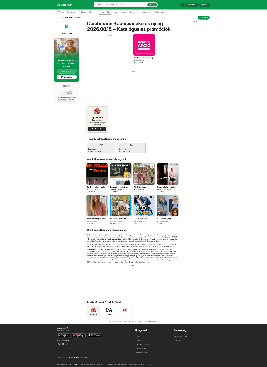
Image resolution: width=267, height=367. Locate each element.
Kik (91, 262)
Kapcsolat (139, 340)
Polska (76, 358)
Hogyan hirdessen (180, 336)
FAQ (137, 336)
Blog (138, 12)
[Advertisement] (109, 50)
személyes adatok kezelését (66, 101)
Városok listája (146, 12)
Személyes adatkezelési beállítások (92, 364)
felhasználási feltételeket (65, 99)
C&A (88, 262)
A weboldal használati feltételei (116, 364)
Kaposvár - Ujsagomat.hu (148, 235)
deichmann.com (92, 251)
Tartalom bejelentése (142, 344)
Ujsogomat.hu (73, 364)
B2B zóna (177, 340)
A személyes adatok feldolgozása (140, 364)
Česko (71, 358)
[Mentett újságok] (182, 5)
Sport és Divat (161, 260)
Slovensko (84, 358)
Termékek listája (159, 12)
